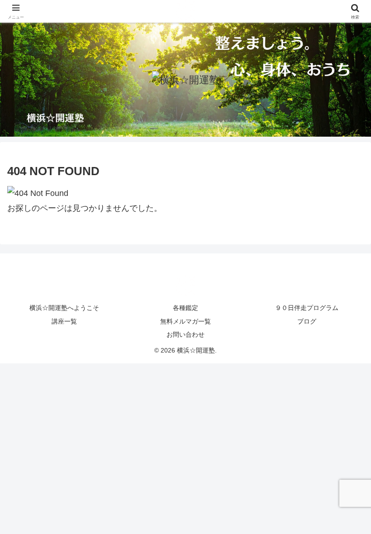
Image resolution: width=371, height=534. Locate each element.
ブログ (306, 321)
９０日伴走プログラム (306, 307)
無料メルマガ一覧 (185, 321)
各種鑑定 (185, 307)
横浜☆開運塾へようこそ (64, 307)
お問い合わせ (185, 334)
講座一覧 (64, 321)
